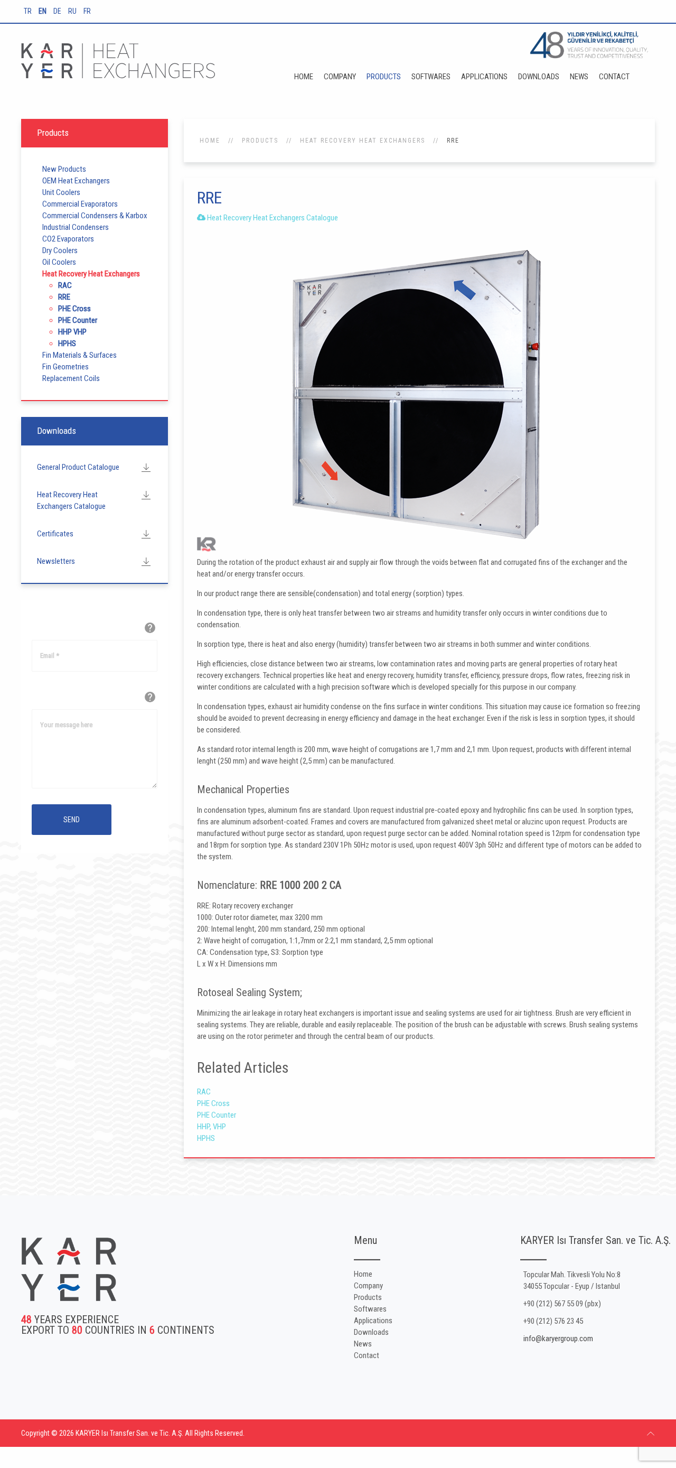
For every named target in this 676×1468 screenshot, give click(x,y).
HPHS (206, 1138)
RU (73, 11)
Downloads (538, 76)
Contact (614, 76)
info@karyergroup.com (558, 1338)
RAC (204, 1092)
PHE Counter (216, 1115)
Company (340, 76)
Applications (484, 76)
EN (43, 11)
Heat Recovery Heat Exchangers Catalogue (271, 217)
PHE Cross (213, 1103)
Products (384, 76)
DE (58, 11)
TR (28, 11)
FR (87, 11)
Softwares (430, 76)
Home (303, 76)
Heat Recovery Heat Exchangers (362, 140)
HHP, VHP (211, 1126)
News (579, 76)
